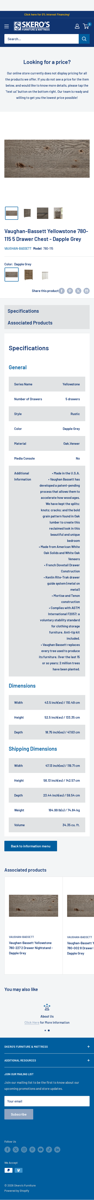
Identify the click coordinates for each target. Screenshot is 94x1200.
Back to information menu (30, 846)
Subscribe (19, 1114)
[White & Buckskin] (45, 275)
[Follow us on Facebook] (7, 1150)
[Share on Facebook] (62, 290)
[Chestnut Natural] (28, 275)
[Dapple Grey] (12, 275)
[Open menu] (6, 26)
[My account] (77, 26)
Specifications (23, 311)
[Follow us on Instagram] (24, 1150)
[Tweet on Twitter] (78, 290)
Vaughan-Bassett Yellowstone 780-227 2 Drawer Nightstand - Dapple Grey (31, 948)
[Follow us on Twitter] (16, 1150)
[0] (86, 26)
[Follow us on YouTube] (41, 1150)
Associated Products (30, 322)
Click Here (31, 1022)
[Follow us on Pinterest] (32, 1150)
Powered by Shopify (16, 1190)
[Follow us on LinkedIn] (57, 1150)
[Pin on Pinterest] (70, 290)
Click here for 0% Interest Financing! (47, 14)
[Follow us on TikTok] (49, 1150)
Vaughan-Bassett (17, 248)
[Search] (84, 39)
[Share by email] (87, 290)
